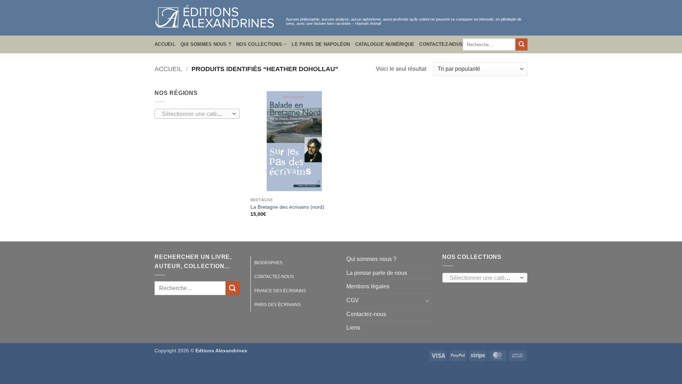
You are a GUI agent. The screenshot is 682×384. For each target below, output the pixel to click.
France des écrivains (280, 290)
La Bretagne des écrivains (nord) (287, 207)
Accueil (165, 44)
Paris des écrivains (277, 304)
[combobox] (197, 114)
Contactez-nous (441, 44)
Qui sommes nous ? (205, 44)
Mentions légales (367, 286)
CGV (352, 300)
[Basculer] (427, 300)
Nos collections (259, 44)
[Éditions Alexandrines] (215, 18)
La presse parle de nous (376, 273)
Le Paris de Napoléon (321, 44)
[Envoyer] (521, 44)
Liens (353, 328)
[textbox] (195, 114)
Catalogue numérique (385, 44)
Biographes (268, 262)
